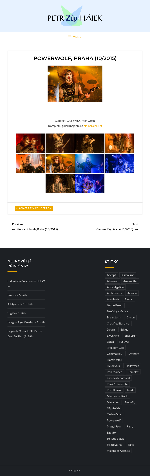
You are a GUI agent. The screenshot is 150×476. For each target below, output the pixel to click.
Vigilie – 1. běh (17, 313)
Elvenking (113, 335)
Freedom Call (115, 347)
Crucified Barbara (118, 323)
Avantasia (113, 299)
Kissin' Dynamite (117, 384)
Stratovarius (114, 444)
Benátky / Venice (117, 311)
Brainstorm (114, 317)
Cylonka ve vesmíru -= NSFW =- (26, 283)
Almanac (112, 281)
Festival (124, 341)
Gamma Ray (114, 353)
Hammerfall (114, 359)
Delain (111, 329)
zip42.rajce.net (93, 125)
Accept (111, 275)
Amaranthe (130, 281)
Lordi (130, 390)
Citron (131, 317)
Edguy (124, 329)
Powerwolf (114, 420)
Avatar (129, 299)
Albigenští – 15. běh (20, 304)
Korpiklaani (114, 390)
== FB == (74, 470)
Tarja (131, 444)
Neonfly (130, 402)
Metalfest (113, 402)
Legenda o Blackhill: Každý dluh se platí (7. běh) (25, 333)
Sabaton (112, 432)
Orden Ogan (114, 414)
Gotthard (133, 353)
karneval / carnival (118, 378)
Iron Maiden (114, 372)
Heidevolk (113, 365)
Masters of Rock (117, 396)
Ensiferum (131, 335)
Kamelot (133, 372)
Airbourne (127, 275)
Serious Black (115, 438)
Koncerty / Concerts (33, 208)
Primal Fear (114, 426)
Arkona (132, 293)
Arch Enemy (114, 293)
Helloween (132, 365)
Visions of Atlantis (118, 450)
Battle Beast (115, 305)
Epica (110, 341)
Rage (130, 426)
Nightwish (113, 408)
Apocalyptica (115, 287)
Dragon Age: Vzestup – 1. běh (26, 322)
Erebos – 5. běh (17, 295)
